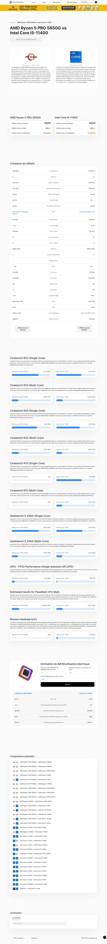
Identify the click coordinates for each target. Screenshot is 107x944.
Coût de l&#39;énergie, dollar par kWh (52, 676)
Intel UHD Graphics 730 (87, 212)
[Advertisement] (53, 16)
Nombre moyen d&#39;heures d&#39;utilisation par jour (49, 668)
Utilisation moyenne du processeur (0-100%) (80, 668)
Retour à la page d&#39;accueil (26, 39)
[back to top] (104, 937)
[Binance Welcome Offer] (13, 8)
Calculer (67, 684)
